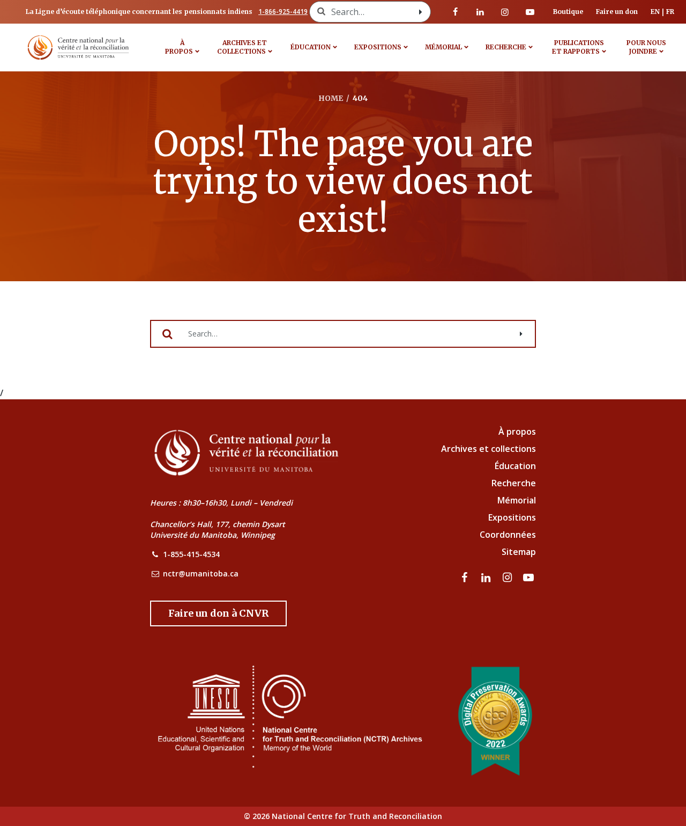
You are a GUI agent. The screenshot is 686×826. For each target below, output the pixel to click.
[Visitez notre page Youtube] (530, 11)
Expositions (377, 47)
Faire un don (617, 12)
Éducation (310, 47)
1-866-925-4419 (283, 11)
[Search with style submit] (421, 12)
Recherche (506, 47)
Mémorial (516, 500)
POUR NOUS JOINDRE (646, 47)
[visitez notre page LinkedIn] (480, 11)
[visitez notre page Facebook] (455, 11)
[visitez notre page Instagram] (505, 11)
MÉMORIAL (443, 47)
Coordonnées (508, 534)
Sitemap (519, 552)
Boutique (568, 12)
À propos (179, 47)
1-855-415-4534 (191, 554)
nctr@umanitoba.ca (200, 573)
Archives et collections (242, 47)
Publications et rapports (578, 47)
